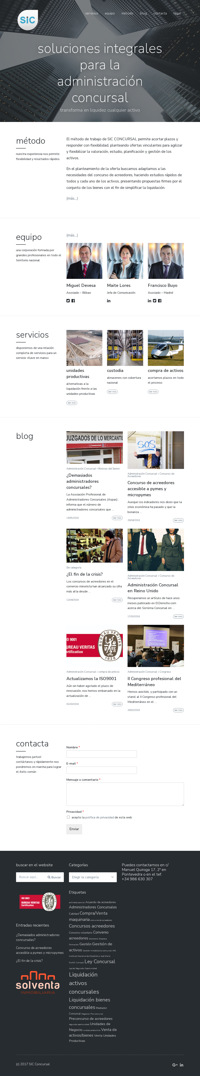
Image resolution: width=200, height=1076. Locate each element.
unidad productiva (91, 1030)
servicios (91, 13)
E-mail (72, 764)
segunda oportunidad (79, 1024)
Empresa (103, 938)
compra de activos (165, 370)
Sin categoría (73, 567)
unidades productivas (77, 374)
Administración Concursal (81, 468)
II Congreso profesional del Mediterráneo (154, 682)
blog (143, 13)
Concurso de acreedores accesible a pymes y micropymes (151, 489)
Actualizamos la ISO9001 (91, 679)
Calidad (74, 914)
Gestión (85, 944)
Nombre (73, 747)
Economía (93, 938)
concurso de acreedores (101, 920)
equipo (110, 13)
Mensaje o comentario (83, 780)
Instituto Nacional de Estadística (84, 956)
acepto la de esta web (102, 817)
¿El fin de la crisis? (84, 574)
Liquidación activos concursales (84, 983)
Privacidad (75, 812)
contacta (160, 13)
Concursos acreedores (92, 926)
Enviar (74, 829)
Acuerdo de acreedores (100, 902)
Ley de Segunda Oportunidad (83, 968)
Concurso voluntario (80, 933)
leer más (72, 402)
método (127, 13)
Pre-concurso (96, 1013)
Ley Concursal (100, 961)
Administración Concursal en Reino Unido (153, 588)
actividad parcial (77, 902)
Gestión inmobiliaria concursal (97, 950)
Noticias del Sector (109, 468)
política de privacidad (99, 817)
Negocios (85, 1013)
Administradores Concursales (93, 907)
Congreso (165, 672)
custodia (115, 370)
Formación (74, 944)
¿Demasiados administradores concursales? (82, 481)
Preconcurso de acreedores (90, 1018)
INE (114, 950)
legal (177, 13)
